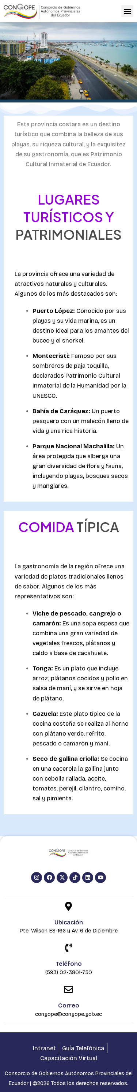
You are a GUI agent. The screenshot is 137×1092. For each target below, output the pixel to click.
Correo (68, 1005)
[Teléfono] (68, 948)
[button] (127, 11)
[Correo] (68, 990)
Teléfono (69, 963)
